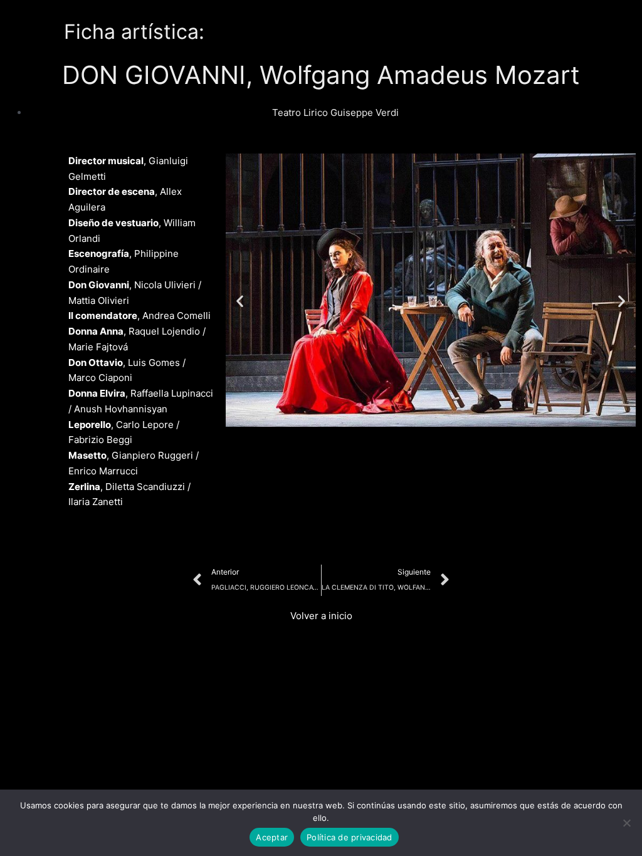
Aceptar (272, 837)
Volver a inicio (321, 616)
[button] (240, 301)
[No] (626, 823)
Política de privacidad (349, 837)
